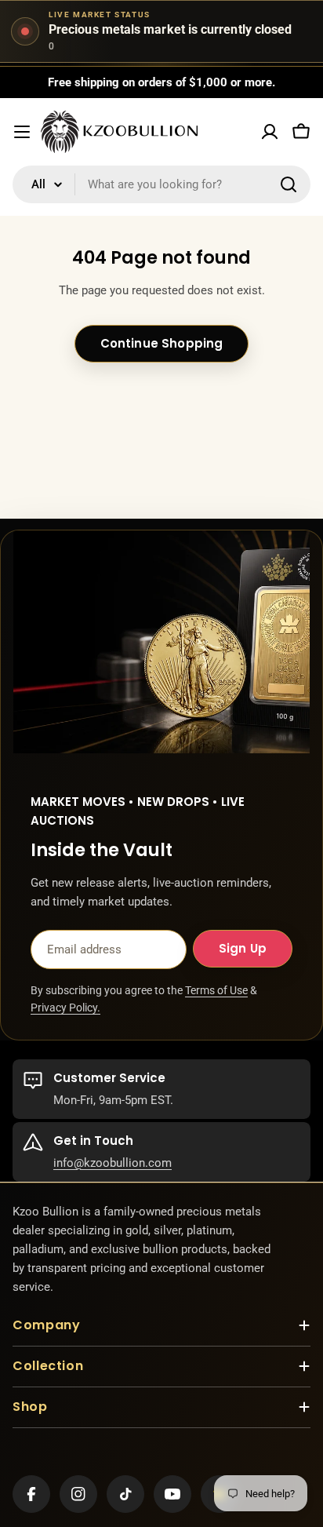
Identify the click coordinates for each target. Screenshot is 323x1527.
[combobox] (161, 184)
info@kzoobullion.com (112, 1163)
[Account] (269, 131)
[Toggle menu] (22, 131)
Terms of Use (216, 990)
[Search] (288, 184)
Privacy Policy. (65, 1007)
